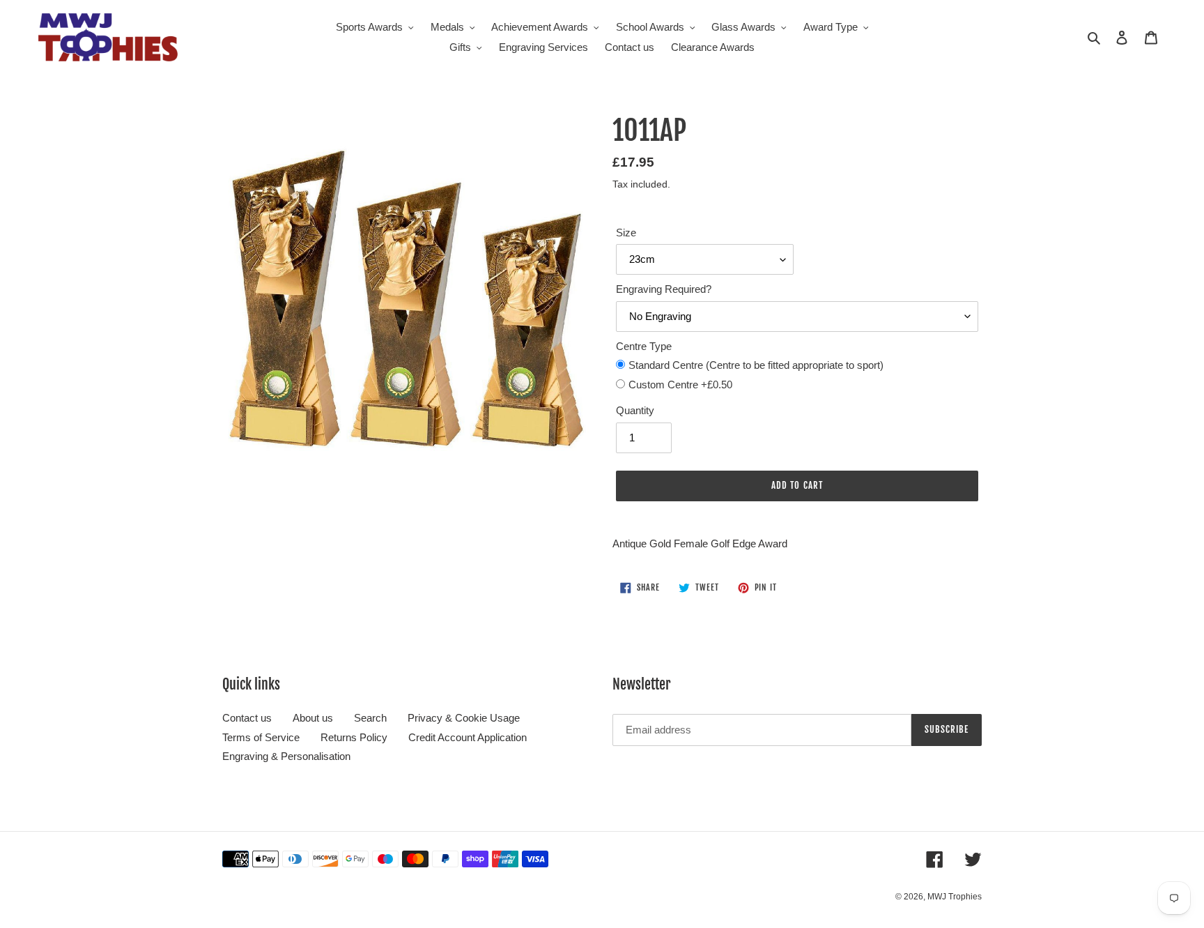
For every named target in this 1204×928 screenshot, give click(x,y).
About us (313, 718)
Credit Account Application (467, 737)
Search (370, 718)
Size (626, 232)
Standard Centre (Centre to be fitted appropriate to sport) (755, 365)
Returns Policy (354, 737)
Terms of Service (261, 737)
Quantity (635, 410)
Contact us (247, 718)
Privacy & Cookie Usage (464, 718)
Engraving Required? (663, 289)
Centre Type (644, 346)
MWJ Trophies (954, 897)
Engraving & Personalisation (286, 756)
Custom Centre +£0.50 (680, 384)
